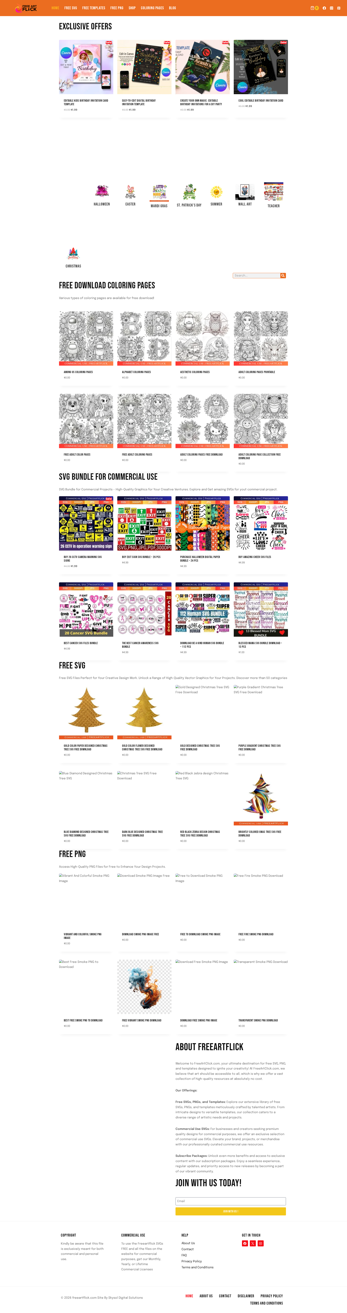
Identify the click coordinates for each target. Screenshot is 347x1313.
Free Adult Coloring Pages (137, 455)
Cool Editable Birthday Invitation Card (261, 101)
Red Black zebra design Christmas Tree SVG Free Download (200, 834)
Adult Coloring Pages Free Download (201, 455)
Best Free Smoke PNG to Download (83, 1020)
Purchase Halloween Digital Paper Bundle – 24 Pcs (200, 559)
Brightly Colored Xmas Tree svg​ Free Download (260, 834)
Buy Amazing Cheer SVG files (255, 557)
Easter (131, 204)
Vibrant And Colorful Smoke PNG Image (83, 936)
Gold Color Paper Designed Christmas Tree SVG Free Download (86, 747)
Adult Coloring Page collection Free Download (260, 456)
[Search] (283, 275)
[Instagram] (331, 8)
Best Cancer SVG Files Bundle (81, 643)
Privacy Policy (192, 1261)
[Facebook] (324, 8)
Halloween (102, 204)
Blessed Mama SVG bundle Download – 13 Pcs (260, 645)
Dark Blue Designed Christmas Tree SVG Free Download (142, 834)
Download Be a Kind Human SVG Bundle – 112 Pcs (202, 645)
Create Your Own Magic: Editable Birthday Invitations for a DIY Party (201, 102)
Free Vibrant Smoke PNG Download (141, 1020)
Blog (172, 8)
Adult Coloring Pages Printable (257, 372)
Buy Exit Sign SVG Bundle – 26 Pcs (141, 557)
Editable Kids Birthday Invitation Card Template (86, 102)
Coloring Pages (152, 8)
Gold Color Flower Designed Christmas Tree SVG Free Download (142, 747)
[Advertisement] (73, 184)
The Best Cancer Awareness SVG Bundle (140, 645)
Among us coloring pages (78, 372)
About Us (188, 1243)
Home (55, 8)
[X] (253, 1243)
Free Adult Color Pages (77, 455)
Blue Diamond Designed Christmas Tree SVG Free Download (86, 834)
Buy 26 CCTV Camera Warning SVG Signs (83, 559)
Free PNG (116, 8)
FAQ (184, 1255)
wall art (245, 204)
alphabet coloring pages (136, 372)
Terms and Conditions (197, 1267)
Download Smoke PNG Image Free (140, 934)
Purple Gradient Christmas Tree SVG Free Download (260, 747)
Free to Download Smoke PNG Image (200, 934)
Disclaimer (246, 1296)
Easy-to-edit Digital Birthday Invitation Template (139, 102)
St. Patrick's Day (189, 205)
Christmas (73, 266)
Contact (188, 1249)
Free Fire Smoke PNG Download (256, 934)
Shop (132, 8)
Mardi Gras (159, 206)
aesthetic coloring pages (195, 372)
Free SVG (70, 8)
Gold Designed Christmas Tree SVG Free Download (200, 747)
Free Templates (93, 8)
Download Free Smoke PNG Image (198, 1020)
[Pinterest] (339, 8)
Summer (216, 204)
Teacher (274, 206)
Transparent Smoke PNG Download (258, 1020)
